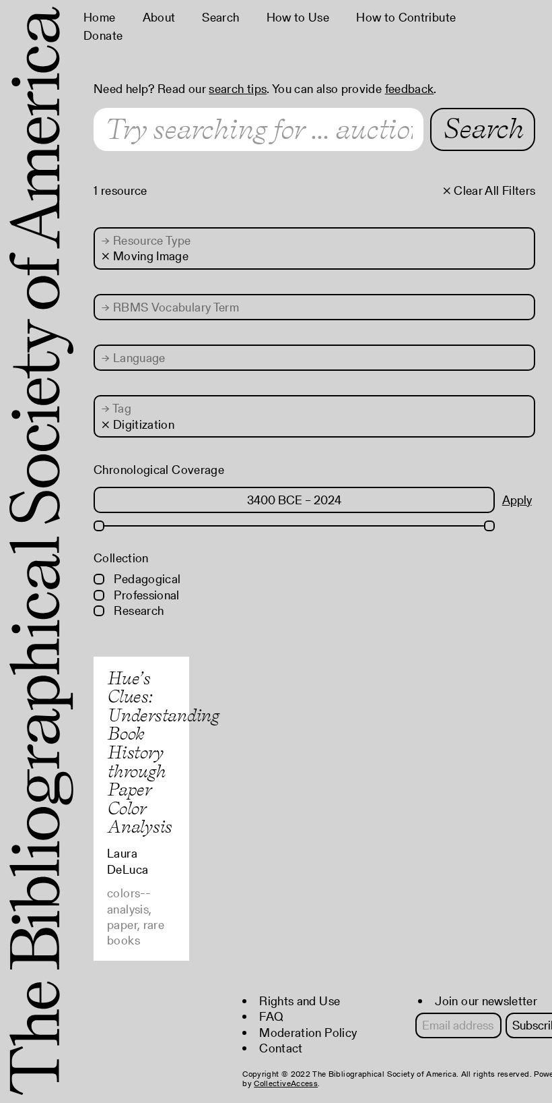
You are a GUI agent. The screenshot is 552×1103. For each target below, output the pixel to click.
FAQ (271, 1016)
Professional (145, 595)
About (159, 17)
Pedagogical (145, 578)
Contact (281, 1048)
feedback (409, 88)
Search (220, 17)
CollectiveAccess (286, 1083)
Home (99, 17)
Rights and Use (299, 1000)
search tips (238, 88)
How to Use (298, 17)
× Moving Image (145, 255)
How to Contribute (406, 17)
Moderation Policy (308, 1032)
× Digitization (138, 424)
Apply (517, 499)
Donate (103, 35)
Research (137, 610)
